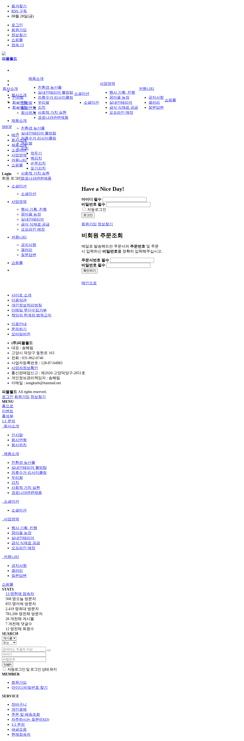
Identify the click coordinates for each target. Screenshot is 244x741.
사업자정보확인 (24, 368)
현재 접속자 (19, 594)
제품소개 (19, 121)
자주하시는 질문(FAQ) (30, 719)
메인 (15, 135)
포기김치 (38, 168)
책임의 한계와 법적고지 (31, 315)
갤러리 (26, 250)
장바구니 (19, 704)
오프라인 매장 (33, 229)
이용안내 (19, 324)
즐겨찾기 (19, 6)
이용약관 (19, 300)
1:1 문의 (18, 724)
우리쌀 (26, 143)
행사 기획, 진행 (34, 209)
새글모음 (19, 729)
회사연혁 (28, 108)
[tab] (122, 426)
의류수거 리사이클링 (38, 138)
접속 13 (17, 45)
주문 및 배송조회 (25, 714)
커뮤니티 (19, 237)
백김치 (36, 158)
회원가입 (19, 30)
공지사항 (28, 245)
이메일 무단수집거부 (29, 310)
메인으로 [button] (89, 283)
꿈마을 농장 (31, 214)
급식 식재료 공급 (35, 224)
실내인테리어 (32, 219)
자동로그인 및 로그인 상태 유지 (32, 669)
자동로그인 (96, 209)
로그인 (17, 25)
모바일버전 (20, 334)
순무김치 (38, 163)
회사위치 (28, 113)
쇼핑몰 (17, 40)
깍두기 (36, 153)
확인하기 (89, 270)
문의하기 (19, 329)
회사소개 (10, 89)
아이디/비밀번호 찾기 (29, 687)
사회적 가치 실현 (35, 173)
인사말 (18, 97)
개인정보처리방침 (26, 305)
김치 (42, 107)
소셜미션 (19, 186)
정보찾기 (19, 35)
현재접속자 (20, 734)
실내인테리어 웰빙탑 (38, 133)
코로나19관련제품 (36, 178)
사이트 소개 (21, 295)
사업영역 (19, 202)
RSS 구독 (19, 11)
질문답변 (28, 255)
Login (7, 664)
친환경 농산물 (33, 128)
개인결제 (19, 709)
